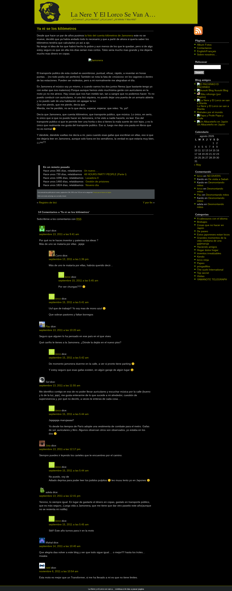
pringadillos (203, 266)
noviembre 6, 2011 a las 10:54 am (58, 571)
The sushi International (210, 269)
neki (48, 567)
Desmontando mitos (217, 194)
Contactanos (204, 48)
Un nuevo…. (91, 170)
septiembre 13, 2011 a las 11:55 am (59, 385)
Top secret (203, 272)
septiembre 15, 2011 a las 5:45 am (78, 280)
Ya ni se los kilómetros (56, 29)
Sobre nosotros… (207, 54)
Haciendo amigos (207, 246)
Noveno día (92, 185)
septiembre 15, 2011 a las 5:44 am (69, 414)
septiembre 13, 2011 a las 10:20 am (59, 330)
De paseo (202, 231)
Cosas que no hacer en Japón (102, 192)
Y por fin (147, 202)
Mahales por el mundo (210, 112)
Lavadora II (92, 177)
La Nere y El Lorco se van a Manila (213, 107)
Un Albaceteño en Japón (211, 124)
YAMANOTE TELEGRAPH (212, 279)
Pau (48, 326)
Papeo (200, 263)
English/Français (206, 51)
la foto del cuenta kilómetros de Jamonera (109, 35)
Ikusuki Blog (221, 90)
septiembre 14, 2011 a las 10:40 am (59, 546)
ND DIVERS (214, 175)
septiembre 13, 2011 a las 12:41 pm (59, 495)
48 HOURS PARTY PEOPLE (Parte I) (105, 174)
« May (197, 164)
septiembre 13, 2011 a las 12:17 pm (59, 449)
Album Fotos (204, 44)
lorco (68, 276)
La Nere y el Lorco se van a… (113, 14)
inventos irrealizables (209, 253)
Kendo (200, 256)
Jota (48, 445)
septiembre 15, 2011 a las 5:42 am (69, 357)
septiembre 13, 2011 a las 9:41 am (59, 234)
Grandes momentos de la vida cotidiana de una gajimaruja (211, 240)
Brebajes (202, 221)
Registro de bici (48, 202)
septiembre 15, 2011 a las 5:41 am (69, 302)
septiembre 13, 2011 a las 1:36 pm (69, 259)
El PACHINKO (208, 85)
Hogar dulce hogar (207, 250)
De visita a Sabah (218, 179)
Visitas (200, 276)
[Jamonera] (95, 60)
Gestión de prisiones (97, 181)
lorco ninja (203, 259)
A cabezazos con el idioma (212, 218)
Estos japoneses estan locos (213, 234)
